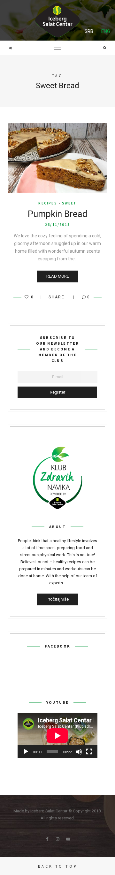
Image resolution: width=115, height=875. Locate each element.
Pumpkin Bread (58, 214)
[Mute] (79, 751)
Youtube (68, 839)
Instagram (57, 839)
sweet (69, 203)
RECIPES (47, 203)
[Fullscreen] (89, 751)
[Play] (26, 751)
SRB (89, 31)
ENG (105, 31)
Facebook (47, 839)
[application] (57, 735)
